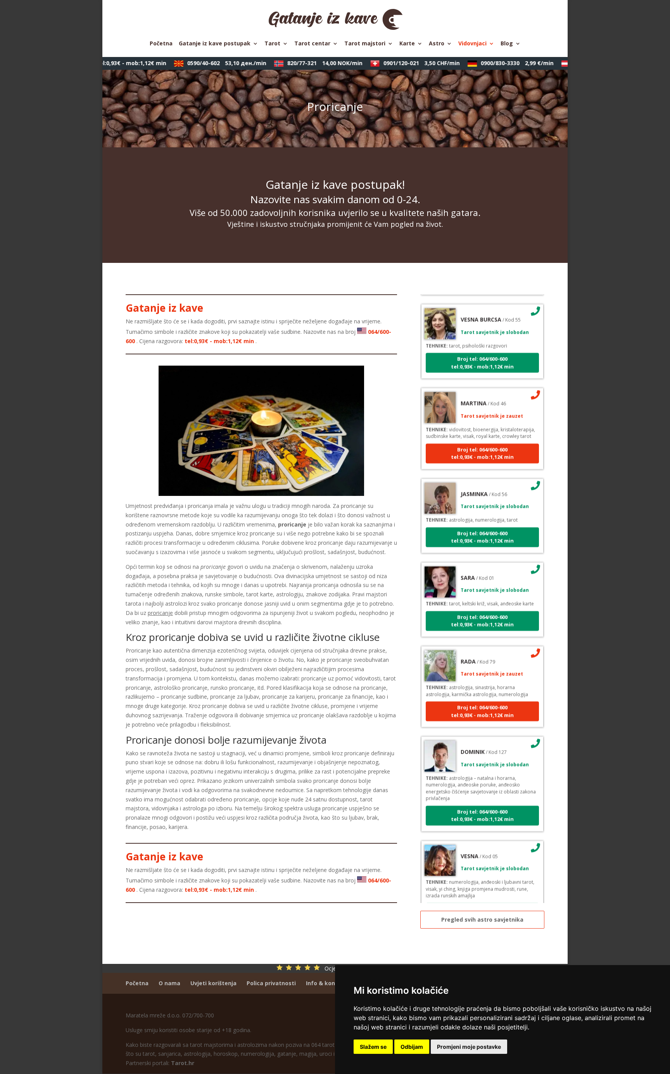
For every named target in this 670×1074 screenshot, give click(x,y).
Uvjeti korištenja (213, 983)
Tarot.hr (182, 1063)
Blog (507, 44)
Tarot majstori (364, 44)
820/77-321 (312, 63)
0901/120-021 (409, 63)
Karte (407, 44)
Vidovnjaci (472, 44)
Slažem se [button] (373, 1046)
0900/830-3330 (504, 63)
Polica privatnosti (271, 983)
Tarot (272, 44)
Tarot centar (312, 44)
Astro (436, 44)
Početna (161, 44)
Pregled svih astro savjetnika (482, 919)
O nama (169, 983)
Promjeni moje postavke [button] (469, 1046)
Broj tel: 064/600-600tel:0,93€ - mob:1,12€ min (482, 346)
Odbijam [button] (412, 1046)
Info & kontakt (326, 983)
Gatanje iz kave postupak (214, 44)
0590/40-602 (214, 63)
